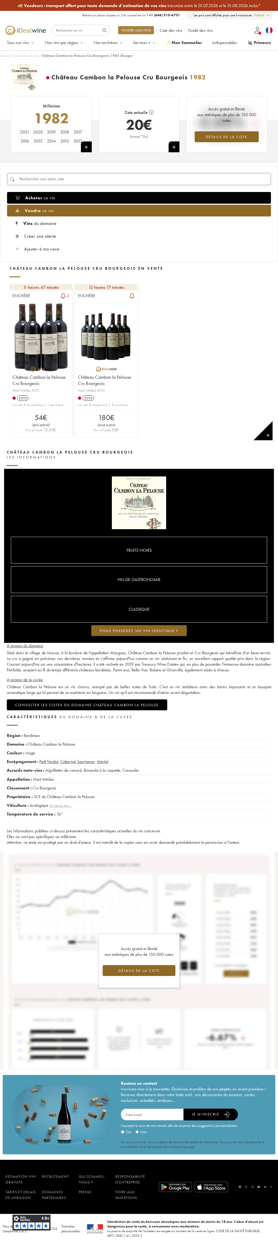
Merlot (102, 761)
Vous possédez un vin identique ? (139, 630)
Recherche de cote (26, 55)
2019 (51, 132)
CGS (53, 1228)
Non (143, 1131)
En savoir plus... (60, 805)
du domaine (40, 223)
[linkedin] (265, 1187)
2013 (64, 141)
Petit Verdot (48, 761)
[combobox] (262, 15)
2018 (64, 132)
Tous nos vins (18, 42)
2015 (38, 141)
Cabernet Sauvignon (77, 761)
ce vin (40, 198)
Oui (128, 1131)
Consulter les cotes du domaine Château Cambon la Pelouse (87, 704)
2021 (24, 132)
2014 (51, 141)
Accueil (5, 55)
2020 (38, 132)
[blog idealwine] (271, 1187)
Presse (85, 1191)
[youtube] (258, 1187)
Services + (141, 42)
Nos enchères (106, 42)
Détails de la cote (226, 136)
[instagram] (252, 1187)
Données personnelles (70, 1228)
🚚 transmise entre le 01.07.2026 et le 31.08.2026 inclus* (139, 5)
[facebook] (240, 1187)
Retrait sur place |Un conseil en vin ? (131, 15)
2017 (78, 132)
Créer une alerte (40, 236)
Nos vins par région (61, 42)
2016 (24, 141)
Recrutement (55, 1176)
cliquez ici (113, 15)
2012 (78, 141)
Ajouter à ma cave (41, 249)
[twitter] (246, 1187)
